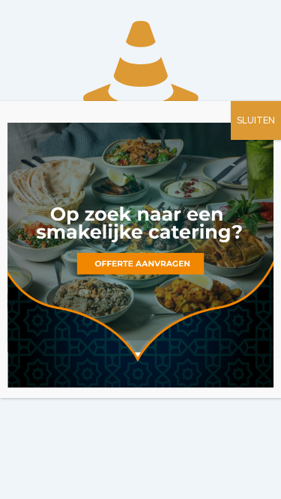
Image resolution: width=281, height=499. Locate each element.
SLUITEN (256, 120)
